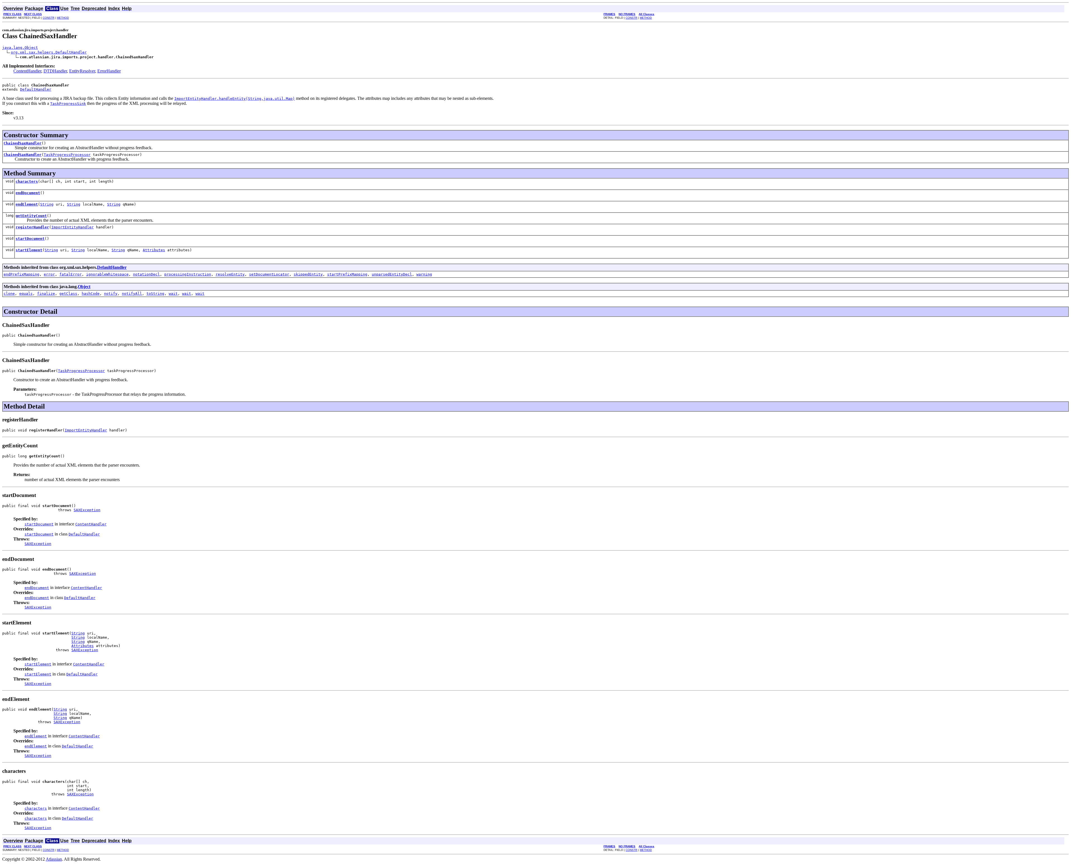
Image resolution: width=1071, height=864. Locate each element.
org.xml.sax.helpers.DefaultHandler (49, 52)
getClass (68, 293)
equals (26, 293)
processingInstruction (187, 274)
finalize (46, 293)
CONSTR (48, 17)
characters (27, 181)
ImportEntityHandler (72, 227)
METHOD (63, 17)
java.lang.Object (20, 47)
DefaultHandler (35, 89)
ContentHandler (27, 71)
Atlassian (54, 859)
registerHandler (32, 227)
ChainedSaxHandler (23, 143)
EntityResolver (82, 71)
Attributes (154, 250)
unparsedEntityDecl (392, 274)
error (49, 274)
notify (110, 293)
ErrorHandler (109, 71)
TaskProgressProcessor (67, 155)
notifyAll (132, 293)
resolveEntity (230, 274)
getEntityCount (31, 216)
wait (173, 293)
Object (84, 286)
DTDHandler (55, 71)
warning (424, 274)
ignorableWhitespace (107, 274)
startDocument (30, 238)
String (47, 204)
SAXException (87, 510)
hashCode (91, 293)
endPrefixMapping (21, 274)
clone (9, 293)
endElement (27, 204)
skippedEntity (308, 274)
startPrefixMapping (347, 274)
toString (155, 293)
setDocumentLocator (269, 274)
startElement (29, 250)
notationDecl (146, 274)
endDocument (28, 193)
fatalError (70, 274)
